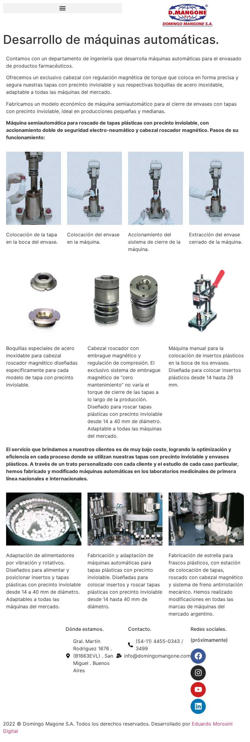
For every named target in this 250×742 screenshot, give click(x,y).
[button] (62, 8)
